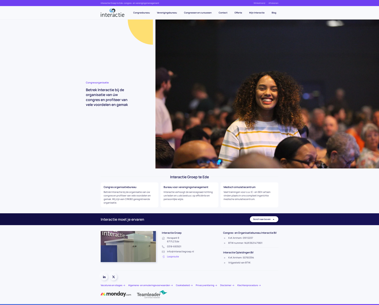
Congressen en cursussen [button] (198, 12)
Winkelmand (259, 3)
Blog (274, 12)
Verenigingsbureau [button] (167, 12)
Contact (223, 12)
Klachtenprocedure (247, 285)
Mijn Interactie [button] (257, 12)
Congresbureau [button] (141, 12)
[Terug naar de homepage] (112, 12)
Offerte (238, 12)
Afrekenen (273, 3)
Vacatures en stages (111, 285)
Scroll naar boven (262, 219)
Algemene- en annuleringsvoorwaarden (149, 285)
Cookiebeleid (183, 285)
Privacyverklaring (205, 285)
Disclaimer (225, 285)
